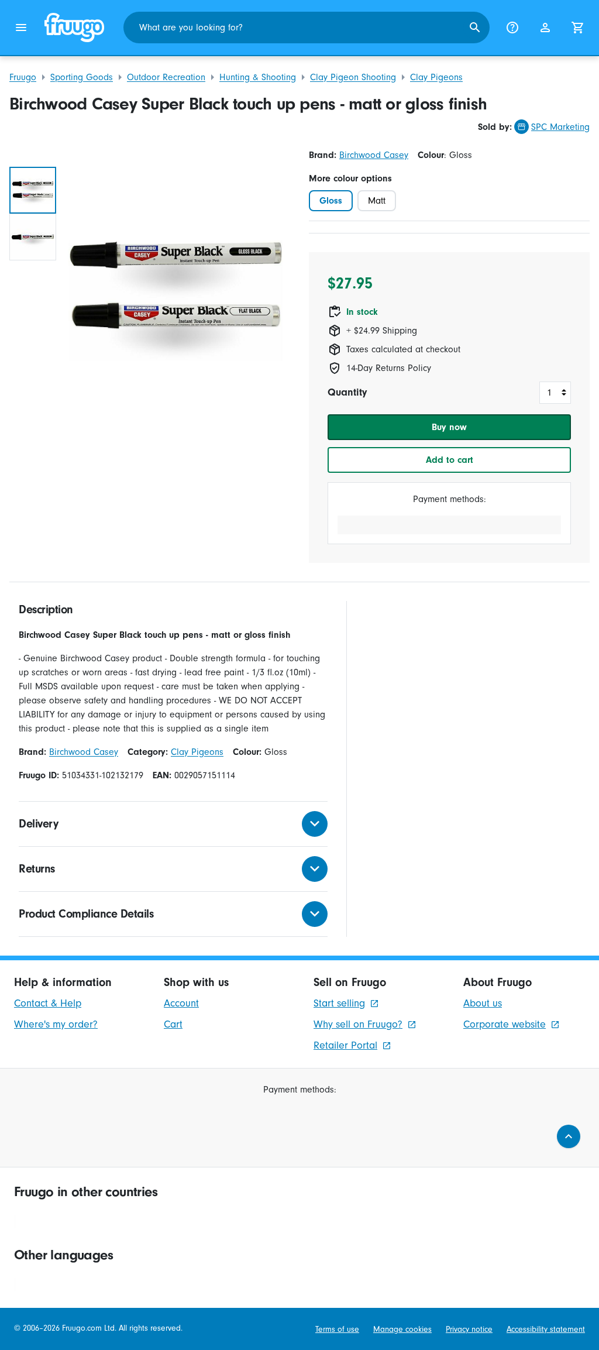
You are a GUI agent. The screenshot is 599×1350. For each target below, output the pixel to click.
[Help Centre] (512, 27)
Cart (173, 1024)
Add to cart (449, 460)
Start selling (339, 1003)
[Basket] (578, 27)
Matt (376, 200)
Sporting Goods (81, 77)
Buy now (449, 427)
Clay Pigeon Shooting (353, 77)
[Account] (545, 27)
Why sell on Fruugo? (358, 1024)
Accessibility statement (546, 1329)
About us (482, 1003)
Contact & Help (47, 1003)
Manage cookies (402, 1329)
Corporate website (504, 1024)
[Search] (475, 27)
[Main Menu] (21, 27)
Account (181, 1003)
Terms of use (337, 1329)
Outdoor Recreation (166, 77)
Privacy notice (469, 1329)
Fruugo (22, 77)
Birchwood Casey (373, 155)
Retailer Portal (345, 1045)
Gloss (330, 200)
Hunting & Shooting (257, 77)
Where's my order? (56, 1024)
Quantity (347, 392)
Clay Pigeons (436, 77)
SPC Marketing (560, 127)
